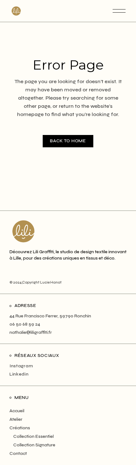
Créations (19, 428)
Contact (18, 453)
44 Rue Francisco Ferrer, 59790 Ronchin (50, 316)
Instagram (21, 366)
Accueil (16, 410)
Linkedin (19, 374)
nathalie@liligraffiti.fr (30, 332)
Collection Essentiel (33, 436)
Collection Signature (34, 445)
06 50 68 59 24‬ (24, 324)
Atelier (15, 419)
